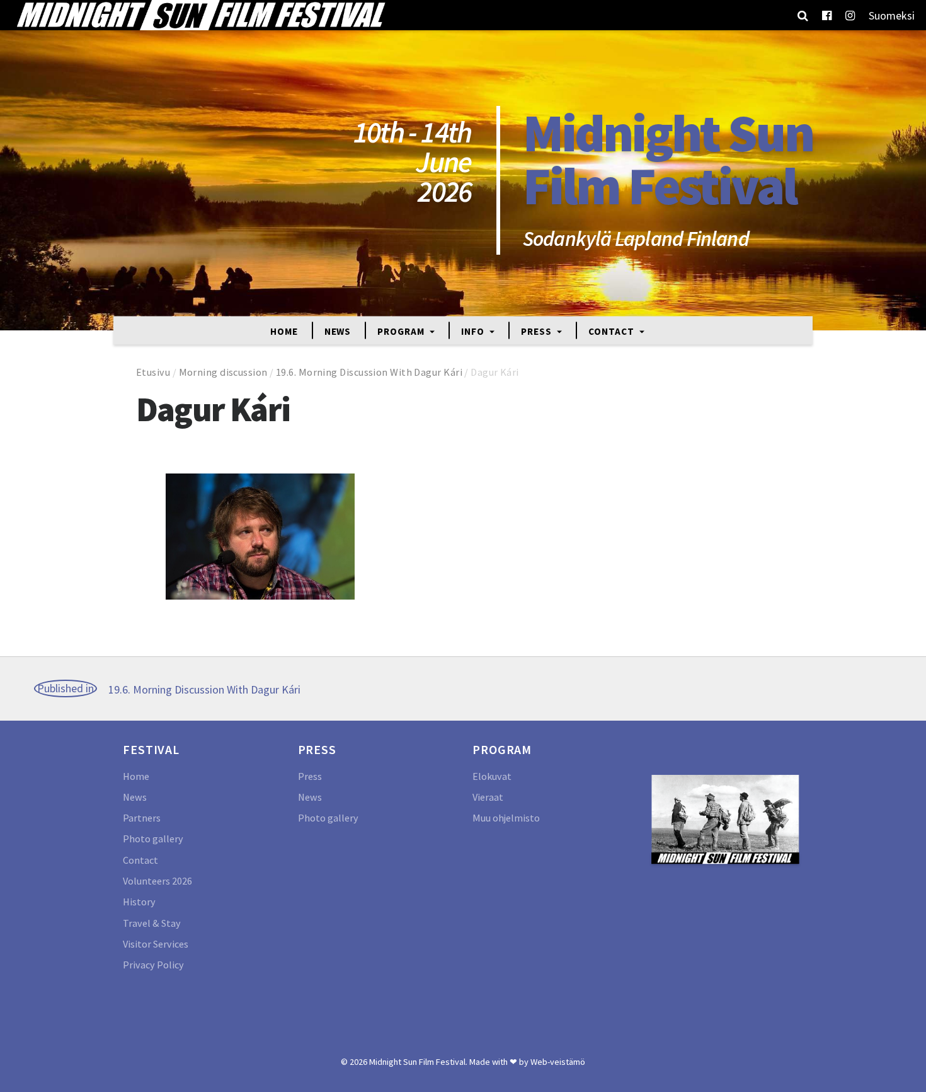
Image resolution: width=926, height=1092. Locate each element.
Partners (142, 817)
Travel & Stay (152, 923)
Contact (612, 331)
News (338, 331)
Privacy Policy (153, 964)
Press (537, 331)
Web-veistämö (557, 1061)
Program (401, 331)
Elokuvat (492, 776)
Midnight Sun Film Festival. (418, 1061)
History (139, 901)
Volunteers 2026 (157, 880)
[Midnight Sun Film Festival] (200, 15)
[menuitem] (892, 15)
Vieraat (487, 797)
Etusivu (153, 372)
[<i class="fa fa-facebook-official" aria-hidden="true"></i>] (827, 15)
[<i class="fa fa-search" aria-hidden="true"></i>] (802, 15)
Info (474, 331)
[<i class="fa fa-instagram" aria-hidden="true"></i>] (850, 15)
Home (284, 331)
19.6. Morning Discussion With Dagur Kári (369, 372)
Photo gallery (153, 838)
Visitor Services (155, 944)
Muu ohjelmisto (506, 817)
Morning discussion (223, 372)
